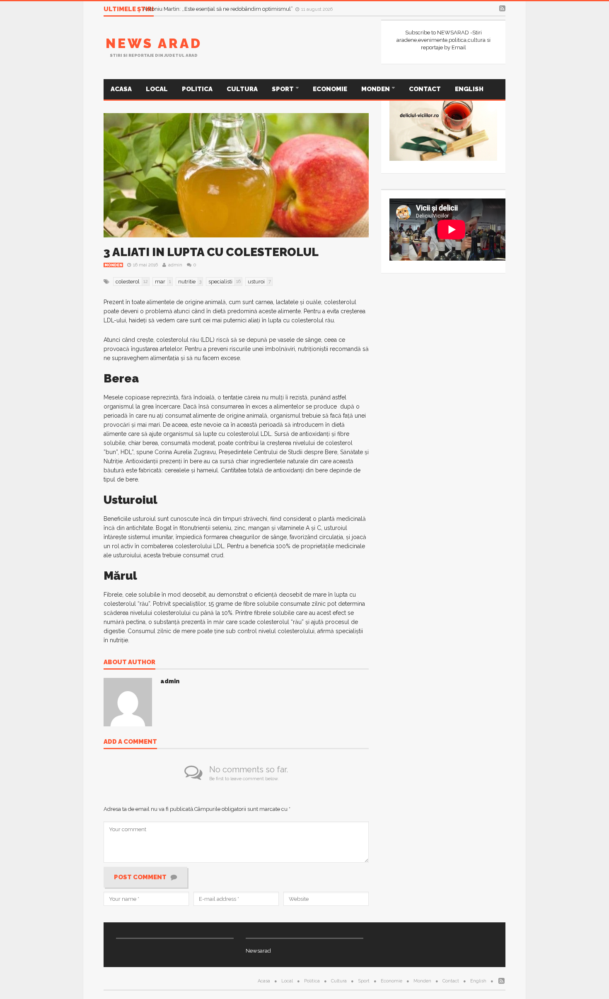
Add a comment (130, 742)
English (469, 89)
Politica (197, 89)
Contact (425, 89)
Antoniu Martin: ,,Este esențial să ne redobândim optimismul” (218, 9)
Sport (283, 89)
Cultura (242, 89)
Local (157, 89)
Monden (376, 89)
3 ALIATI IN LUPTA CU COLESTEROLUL (211, 252)
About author (129, 662)
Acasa (121, 89)
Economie (330, 89)
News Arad (154, 43)
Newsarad (258, 951)
